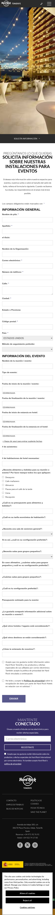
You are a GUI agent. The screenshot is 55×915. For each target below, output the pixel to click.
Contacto (11, 800)
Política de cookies (36, 802)
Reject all (27, 900)
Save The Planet (39, 812)
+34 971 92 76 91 (31, 834)
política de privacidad (12, 764)
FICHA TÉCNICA (38, 808)
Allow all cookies (27, 893)
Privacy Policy (13, 888)
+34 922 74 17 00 (30, 838)
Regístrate (27, 747)
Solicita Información (26, 138)
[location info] (42, 3)
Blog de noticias (14, 809)
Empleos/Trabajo (15, 804)
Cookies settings (27, 907)
